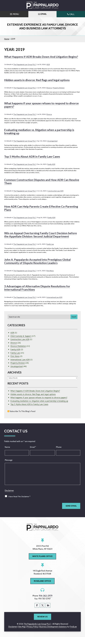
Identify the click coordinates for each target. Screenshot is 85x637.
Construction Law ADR (55, 191)
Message (8, 460)
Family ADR (51, 164)
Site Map (22, 627)
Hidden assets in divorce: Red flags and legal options (37, 80)
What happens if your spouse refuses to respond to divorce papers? (38, 397)
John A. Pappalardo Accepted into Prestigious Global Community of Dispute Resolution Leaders (37, 261)
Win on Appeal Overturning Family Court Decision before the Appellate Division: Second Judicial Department (40, 234)
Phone (58, 447)
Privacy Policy (32, 627)
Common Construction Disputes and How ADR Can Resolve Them (41, 181)
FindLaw (73, 627)
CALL (71, 14)
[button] (14, 13)
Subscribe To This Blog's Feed (22, 411)
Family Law (50, 244)
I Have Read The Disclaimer (19, 496)
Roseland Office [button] (42, 581)
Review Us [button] (42, 616)
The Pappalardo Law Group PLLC (24, 64)
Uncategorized (52, 141)
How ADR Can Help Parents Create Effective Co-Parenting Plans (41, 208)
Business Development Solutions (53, 627)
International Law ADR (54, 297)
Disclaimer (9, 490)
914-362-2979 (45, 595)
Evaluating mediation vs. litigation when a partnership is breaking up (39, 401)
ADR (48, 64)
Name (7, 447)
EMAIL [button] (44, 14)
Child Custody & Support (20, 336)
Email (33, 447)
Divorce (49, 88)
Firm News (50, 271)
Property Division (59, 88)
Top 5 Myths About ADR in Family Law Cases (32, 156)
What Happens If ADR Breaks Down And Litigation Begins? (41, 56)
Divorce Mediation (18, 346)
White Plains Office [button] (42, 556)
